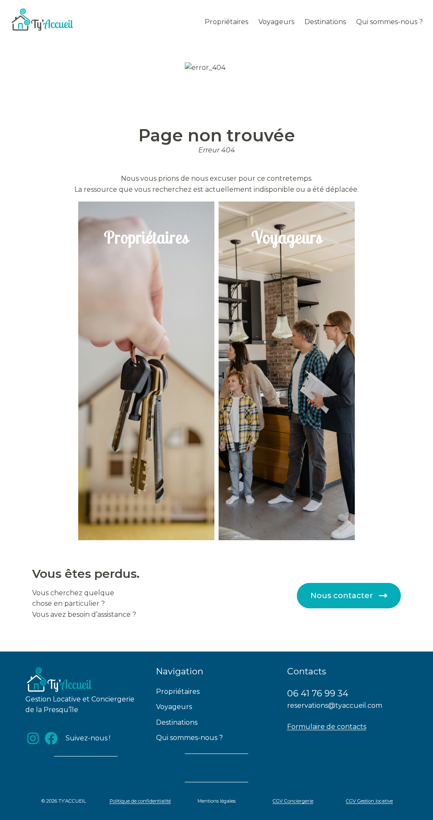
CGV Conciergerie (293, 801)
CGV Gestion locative (369, 801)
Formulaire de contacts (326, 727)
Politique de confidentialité (140, 801)
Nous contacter (341, 595)
